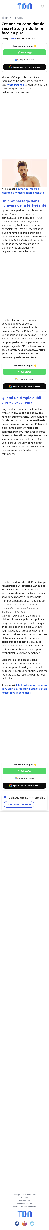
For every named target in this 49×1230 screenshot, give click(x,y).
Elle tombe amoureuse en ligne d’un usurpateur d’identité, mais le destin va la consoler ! (24, 688)
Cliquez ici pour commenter (19, 804)
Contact (24, 1197)
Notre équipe (24, 1200)
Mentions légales (24, 1204)
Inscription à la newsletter (24, 1194)
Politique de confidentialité (24, 1207)
